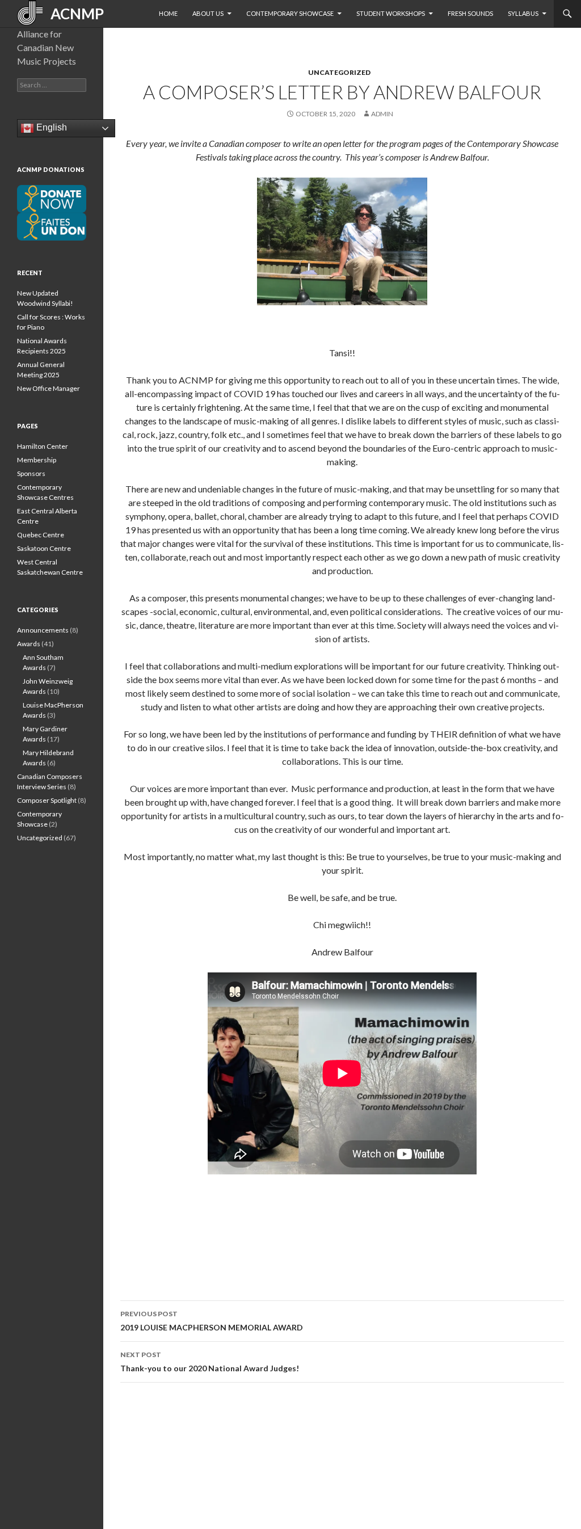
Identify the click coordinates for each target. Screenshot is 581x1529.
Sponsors (31, 473)
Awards (28, 643)
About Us (208, 13)
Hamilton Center (42, 446)
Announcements (43, 630)
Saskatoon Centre (44, 548)
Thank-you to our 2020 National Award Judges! (209, 1361)
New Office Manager (48, 388)
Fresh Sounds (470, 13)
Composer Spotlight (47, 800)
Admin (382, 113)
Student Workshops (390, 13)
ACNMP (73, 14)
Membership (36, 460)
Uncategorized (339, 72)
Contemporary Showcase (290, 13)
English (50, 127)
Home (168, 13)
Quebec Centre (40, 534)
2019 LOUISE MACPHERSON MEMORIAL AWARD (211, 1320)
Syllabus (523, 13)
